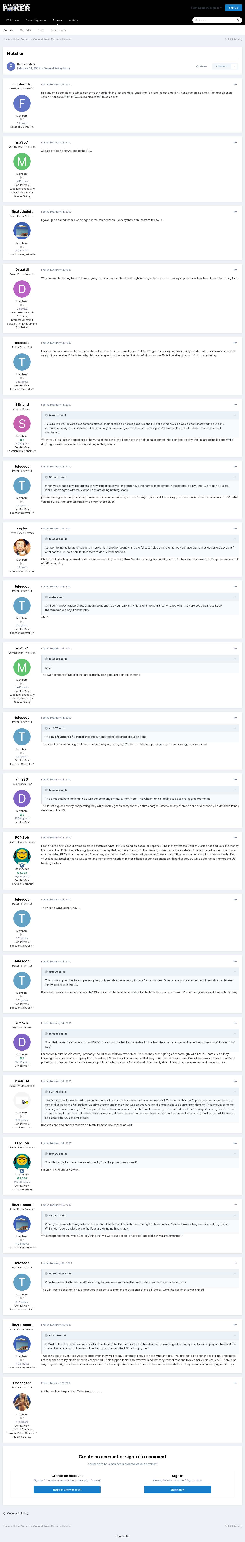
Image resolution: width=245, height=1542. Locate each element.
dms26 (22, 779)
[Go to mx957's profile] (22, 161)
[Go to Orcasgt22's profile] (22, 1402)
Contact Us (122, 1536)
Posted (56, 84)
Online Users (58, 30)
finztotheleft (22, 211)
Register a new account (67, 1489)
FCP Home (12, 20)
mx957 (22, 142)
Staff (41, 30)
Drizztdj (22, 270)
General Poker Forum (57, 68)
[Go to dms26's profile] (22, 798)
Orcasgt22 (22, 1383)
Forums (8, 30)
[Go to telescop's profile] (22, 362)
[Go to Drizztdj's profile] (22, 289)
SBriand (22, 405)
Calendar (25, 30)
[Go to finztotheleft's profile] (22, 230)
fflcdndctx (28, 64)
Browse (57, 20)
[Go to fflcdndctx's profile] (11, 66)
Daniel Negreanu (36, 20)
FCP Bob (22, 837)
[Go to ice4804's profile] (22, 1100)
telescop (22, 343)
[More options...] (235, 84)
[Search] (238, 20)
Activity (73, 20)
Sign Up (233, 7)
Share (202, 66)
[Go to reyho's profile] (22, 547)
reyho (22, 528)
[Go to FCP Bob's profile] (22, 856)
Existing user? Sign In (205, 7)
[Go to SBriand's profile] (22, 423)
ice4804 (22, 1081)
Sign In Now (178, 1489)
